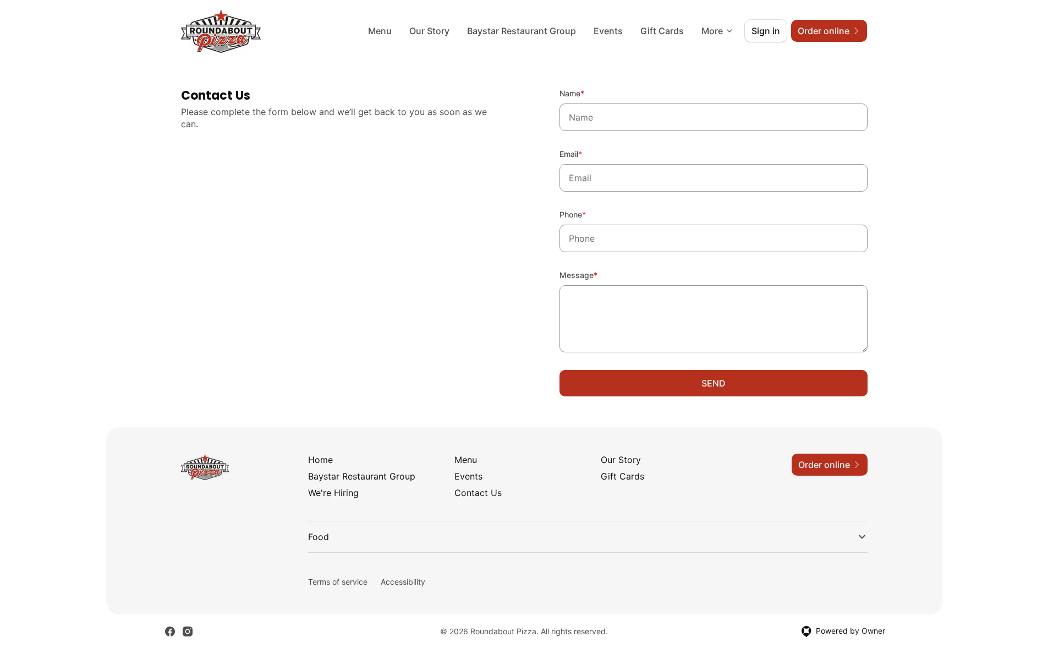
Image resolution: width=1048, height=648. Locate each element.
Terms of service (337, 581)
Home (320, 459)
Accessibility (403, 581)
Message (593, 275)
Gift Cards (662, 30)
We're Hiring (333, 492)
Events (608, 30)
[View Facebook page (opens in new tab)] (170, 631)
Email (585, 154)
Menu (380, 30)
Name (586, 93)
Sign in (765, 30)
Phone (587, 214)
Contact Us (478, 492)
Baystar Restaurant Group (521, 30)
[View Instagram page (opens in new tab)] (187, 631)
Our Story (429, 30)
